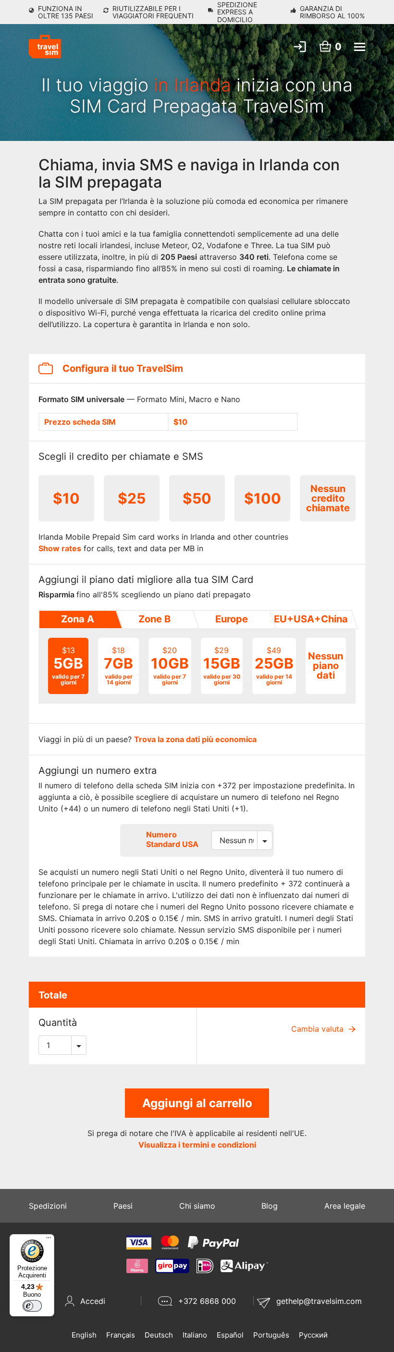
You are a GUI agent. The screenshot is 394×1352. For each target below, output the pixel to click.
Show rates (59, 548)
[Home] (45, 47)
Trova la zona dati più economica (195, 739)
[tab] (76, 619)
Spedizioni (48, 1206)
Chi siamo (197, 1206)
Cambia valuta (318, 1029)
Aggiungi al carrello (197, 1103)
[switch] (32, 1306)
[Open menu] (359, 47)
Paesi (123, 1206)
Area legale (344, 1206)
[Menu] (48, 1240)
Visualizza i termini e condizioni (197, 1145)
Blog (269, 1206)
